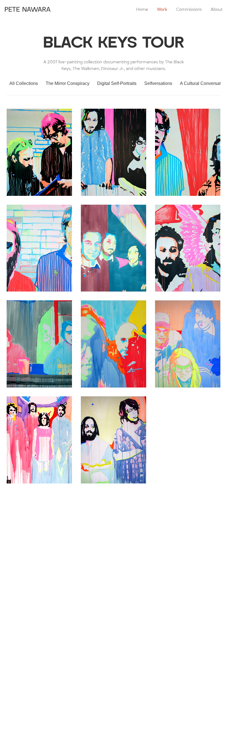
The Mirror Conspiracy (67, 83)
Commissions (189, 9)
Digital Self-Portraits (116, 83)
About (217, 9)
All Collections (23, 83)
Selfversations (158, 83)
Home (142, 9)
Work (162, 9)
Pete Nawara (27, 9)
